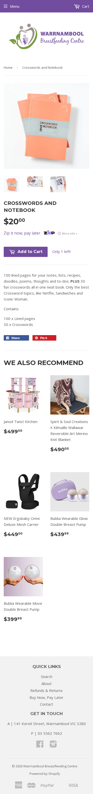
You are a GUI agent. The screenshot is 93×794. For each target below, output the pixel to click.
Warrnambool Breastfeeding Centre (50, 766)
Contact (46, 704)
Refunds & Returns (46, 690)
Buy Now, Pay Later (46, 697)
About (46, 683)
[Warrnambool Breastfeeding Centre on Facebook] (40, 745)
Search (46, 676)
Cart (85, 6)
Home (8, 67)
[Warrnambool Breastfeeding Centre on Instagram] (53, 745)
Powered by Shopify (45, 773)
